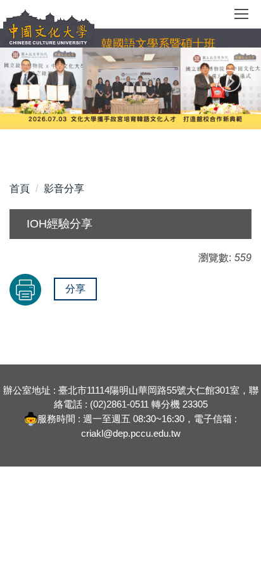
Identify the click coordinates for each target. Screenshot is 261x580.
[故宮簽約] (130, 86)
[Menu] (241, 18)
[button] (31, 81)
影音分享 (64, 188)
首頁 (20, 188)
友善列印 (25, 290)
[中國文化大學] (48, 29)
